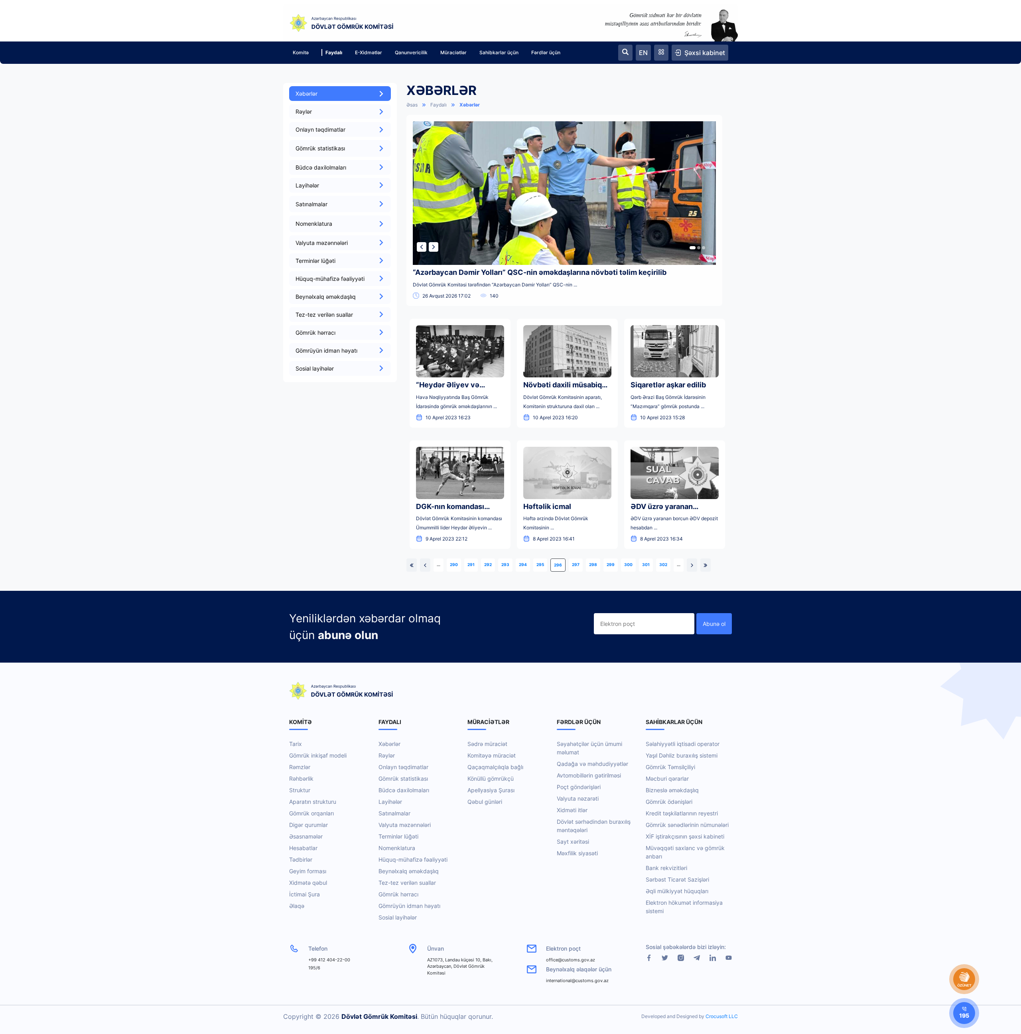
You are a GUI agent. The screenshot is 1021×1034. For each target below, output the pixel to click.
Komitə (301, 52)
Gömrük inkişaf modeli (318, 755)
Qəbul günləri (484, 801)
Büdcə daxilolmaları (321, 167)
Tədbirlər (300, 859)
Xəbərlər (306, 93)
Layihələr (307, 185)
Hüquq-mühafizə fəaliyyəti (330, 278)
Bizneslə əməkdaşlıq (672, 790)
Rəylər (304, 111)
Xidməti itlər (572, 810)
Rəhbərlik (301, 778)
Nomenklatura (396, 848)
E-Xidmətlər (368, 52)
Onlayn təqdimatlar (320, 129)
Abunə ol (714, 623)
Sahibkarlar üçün (498, 52)
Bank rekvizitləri (666, 867)
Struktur (299, 790)
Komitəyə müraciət (491, 755)
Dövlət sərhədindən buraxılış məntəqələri (594, 825)
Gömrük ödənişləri (669, 801)
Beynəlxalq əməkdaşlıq (326, 296)
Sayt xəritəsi (573, 841)
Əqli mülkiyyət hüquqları (677, 891)
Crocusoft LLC (722, 1016)
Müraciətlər (453, 52)
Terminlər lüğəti (315, 260)
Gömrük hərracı (315, 332)
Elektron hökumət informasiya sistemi (684, 906)
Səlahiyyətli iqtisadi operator (682, 743)
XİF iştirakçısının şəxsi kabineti (685, 836)
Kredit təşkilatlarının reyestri (682, 813)
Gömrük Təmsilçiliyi (670, 767)
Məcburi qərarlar (667, 778)
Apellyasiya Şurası (490, 790)
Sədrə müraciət (487, 743)
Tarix (295, 743)
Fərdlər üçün (545, 52)
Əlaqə (296, 905)
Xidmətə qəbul (308, 882)
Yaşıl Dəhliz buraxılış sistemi (681, 755)
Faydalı (333, 52)
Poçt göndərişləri (579, 786)
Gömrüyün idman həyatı (326, 350)
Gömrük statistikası (403, 778)
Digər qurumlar (308, 824)
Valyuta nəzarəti (578, 798)
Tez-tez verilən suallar (324, 314)
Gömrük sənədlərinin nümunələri (687, 824)
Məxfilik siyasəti (577, 853)
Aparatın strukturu (312, 801)
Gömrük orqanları (311, 813)
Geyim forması (307, 871)
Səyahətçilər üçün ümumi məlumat (589, 748)
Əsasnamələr (306, 836)
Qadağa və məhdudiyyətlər (592, 763)
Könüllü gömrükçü (490, 778)
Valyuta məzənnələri (322, 242)
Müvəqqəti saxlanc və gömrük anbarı (685, 852)
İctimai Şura (304, 894)
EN (643, 53)
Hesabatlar (303, 848)
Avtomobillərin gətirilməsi (589, 775)
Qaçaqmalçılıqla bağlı (495, 767)
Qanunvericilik (411, 52)
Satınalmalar (394, 813)
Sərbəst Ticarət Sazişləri (677, 879)
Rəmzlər (299, 767)
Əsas (412, 105)
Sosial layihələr (315, 368)
